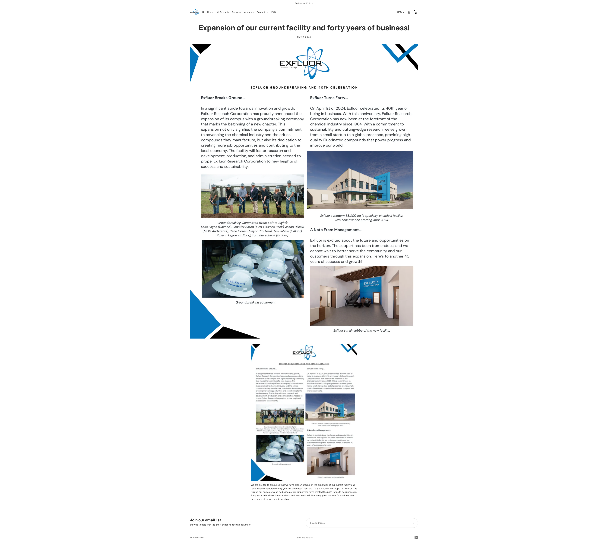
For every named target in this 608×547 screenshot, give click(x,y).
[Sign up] (413, 523)
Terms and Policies (304, 537)
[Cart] (415, 12)
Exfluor (200, 537)
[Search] (203, 12)
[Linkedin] (416, 537)
